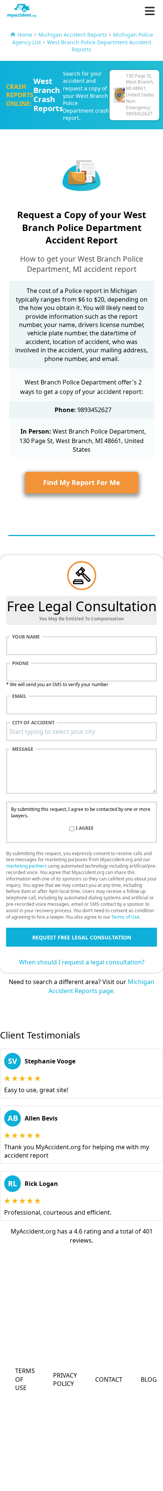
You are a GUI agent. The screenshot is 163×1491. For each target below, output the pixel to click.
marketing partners (26, 866)
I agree (85, 828)
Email (19, 696)
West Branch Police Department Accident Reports (99, 46)
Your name (26, 637)
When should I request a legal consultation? (81, 962)
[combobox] (81, 731)
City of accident (33, 723)
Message (22, 749)
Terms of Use (125, 917)
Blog (149, 1379)
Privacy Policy (65, 1379)
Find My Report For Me (81, 482)
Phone (20, 663)
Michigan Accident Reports (72, 34)
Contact (108, 1379)
